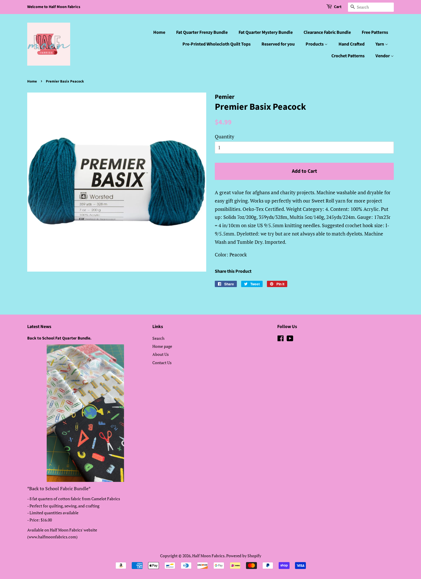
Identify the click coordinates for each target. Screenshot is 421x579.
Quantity (224, 136)
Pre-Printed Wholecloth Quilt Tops (216, 44)
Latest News (39, 326)
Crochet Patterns (348, 56)
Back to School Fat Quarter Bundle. (59, 338)
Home (159, 32)
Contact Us (162, 362)
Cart (337, 7)
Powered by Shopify (243, 555)
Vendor (383, 56)
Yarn (380, 44)
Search (158, 338)
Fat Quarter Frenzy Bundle (202, 32)
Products (315, 44)
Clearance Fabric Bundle (327, 32)
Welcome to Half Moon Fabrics (53, 7)
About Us (160, 354)
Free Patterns (375, 32)
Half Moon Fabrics (208, 555)
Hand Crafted (352, 44)
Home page (162, 346)
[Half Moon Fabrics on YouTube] (290, 339)
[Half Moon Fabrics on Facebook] (280, 339)
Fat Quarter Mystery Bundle (266, 32)
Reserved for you (278, 44)
